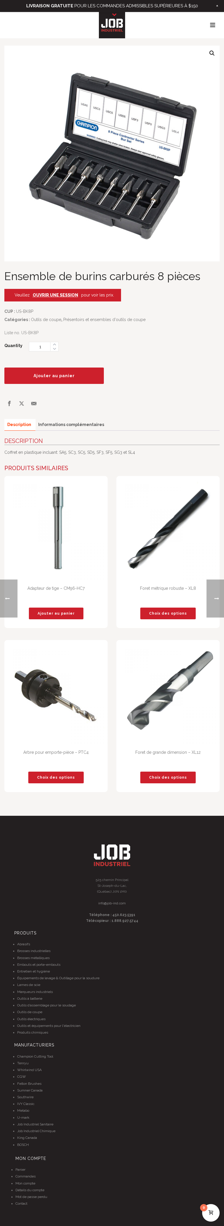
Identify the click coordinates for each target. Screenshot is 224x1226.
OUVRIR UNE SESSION (55, 295)
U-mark (23, 1117)
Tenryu (23, 1063)
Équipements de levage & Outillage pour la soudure (58, 978)
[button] (212, 53)
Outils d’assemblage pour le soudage (46, 1005)
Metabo (23, 1110)
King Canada (27, 1138)
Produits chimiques (32, 1032)
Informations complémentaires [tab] (71, 424)
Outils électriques (31, 1019)
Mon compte (25, 1183)
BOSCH (23, 1145)
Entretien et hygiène (33, 971)
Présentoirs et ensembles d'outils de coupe (104, 319)
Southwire (25, 1097)
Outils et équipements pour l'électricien (48, 1026)
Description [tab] (19, 424)
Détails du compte (29, 1190)
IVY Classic (25, 1104)
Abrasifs (23, 944)
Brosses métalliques (33, 958)
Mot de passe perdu (31, 1197)
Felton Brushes (29, 1084)
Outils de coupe (46, 319)
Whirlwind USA (29, 1070)
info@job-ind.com (112, 903)
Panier (20, 1170)
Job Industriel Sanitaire (35, 1124)
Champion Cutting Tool (35, 1056)
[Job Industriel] (112, 25)
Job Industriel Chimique (36, 1131)
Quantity (13, 345)
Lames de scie (28, 985)
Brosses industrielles (33, 951)
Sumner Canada (30, 1090)
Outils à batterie (29, 998)
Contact (21, 1203)
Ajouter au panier (54, 375)
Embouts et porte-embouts (38, 965)
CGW (21, 1077)
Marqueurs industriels (35, 992)
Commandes (25, 1176)
